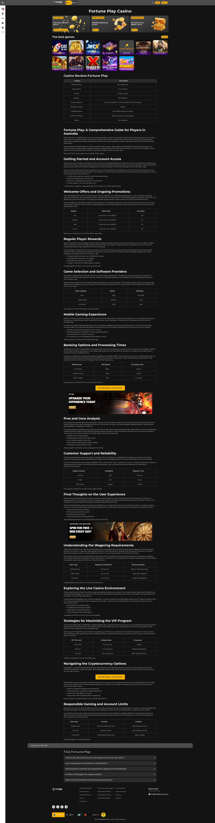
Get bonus (107, 416)
